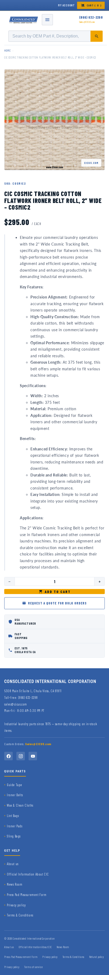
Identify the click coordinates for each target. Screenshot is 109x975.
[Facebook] (8, 756)
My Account (66, 5)
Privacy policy (16, 905)
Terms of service (33, 967)
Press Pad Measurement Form (27, 895)
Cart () (94, 5)
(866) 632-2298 (91, 17)
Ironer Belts (15, 795)
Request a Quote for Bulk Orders (57, 603)
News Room (14, 884)
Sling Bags (14, 836)
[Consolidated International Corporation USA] (23, 19)
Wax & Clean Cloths (20, 805)
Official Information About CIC (28, 874)
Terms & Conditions (20, 915)
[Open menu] (47, 19)
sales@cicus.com (15, 704)
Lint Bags (13, 816)
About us (13, 864)
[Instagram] (20, 756)
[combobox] (55, 36)
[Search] (96, 36)
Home (7, 50)
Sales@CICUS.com (87, 21)
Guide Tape (14, 785)
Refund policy (96, 957)
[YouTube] (33, 756)
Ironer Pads (14, 826)
